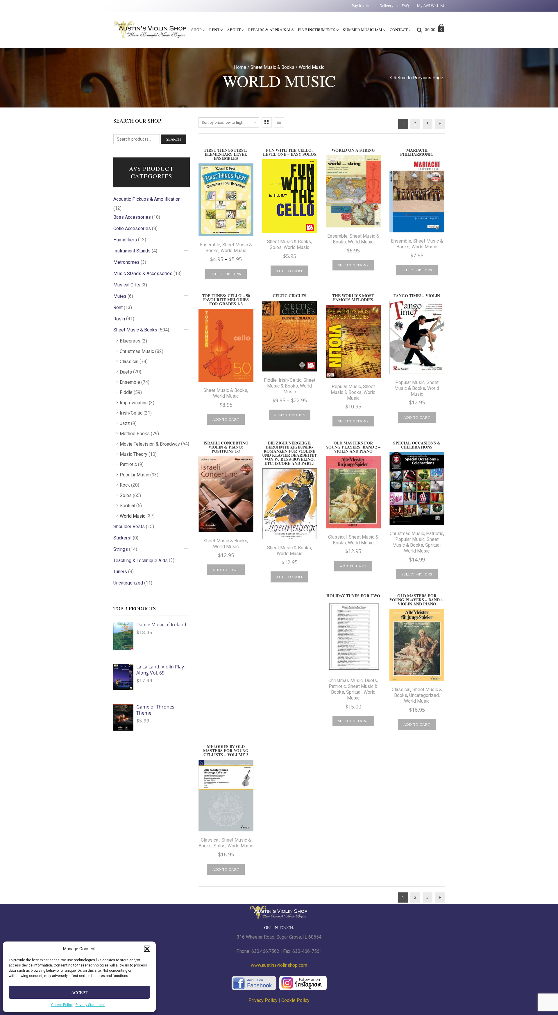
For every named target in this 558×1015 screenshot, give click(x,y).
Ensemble (210, 245)
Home (240, 67)
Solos (276, 247)
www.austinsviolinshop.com (279, 965)
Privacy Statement (90, 1005)
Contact (399, 29)
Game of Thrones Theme (155, 710)
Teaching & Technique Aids (140, 560)
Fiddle (270, 380)
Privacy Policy (263, 1000)
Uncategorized (424, 695)
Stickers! (122, 538)
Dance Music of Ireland (161, 624)
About (234, 29)
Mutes (119, 296)
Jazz (125, 423)
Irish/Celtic (290, 380)
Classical (337, 537)
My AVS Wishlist (430, 6)
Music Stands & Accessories (142, 273)
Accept (79, 992)
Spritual (433, 545)
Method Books (135, 433)
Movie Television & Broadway (150, 444)
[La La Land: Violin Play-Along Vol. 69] (123, 677)
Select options (226, 274)
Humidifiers (125, 240)
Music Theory (133, 454)
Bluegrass (130, 341)
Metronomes (126, 262)
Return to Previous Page (418, 77)
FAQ (405, 6)
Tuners (120, 571)
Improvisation (134, 403)
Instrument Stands (132, 251)
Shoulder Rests (129, 526)
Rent (214, 29)
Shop (196, 29)
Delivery (387, 6)
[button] (147, 949)
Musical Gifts (126, 285)
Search (173, 139)
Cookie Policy (62, 1005)
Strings (120, 549)
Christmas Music (407, 533)
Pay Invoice (361, 6)
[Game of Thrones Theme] (123, 717)
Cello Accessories (132, 228)
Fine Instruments (316, 29)
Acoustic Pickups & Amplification (146, 199)
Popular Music (346, 386)
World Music (233, 250)
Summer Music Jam (362, 29)
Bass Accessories (132, 217)
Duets (371, 680)
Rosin (119, 319)
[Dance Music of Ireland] (123, 636)
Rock (125, 485)
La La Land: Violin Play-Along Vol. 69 (160, 669)
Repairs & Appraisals (271, 29)
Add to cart (289, 270)
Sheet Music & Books (272, 67)
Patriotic (434, 533)
